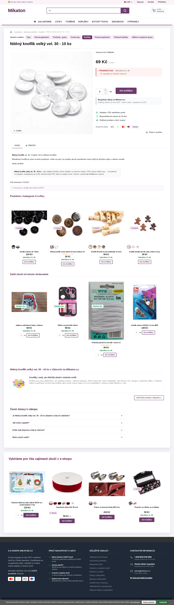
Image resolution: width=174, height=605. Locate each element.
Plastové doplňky (121, 37)
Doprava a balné (96, 572)
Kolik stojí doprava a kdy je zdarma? (28, 430)
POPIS (17, 145)
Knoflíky (87, 37)
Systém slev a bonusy (99, 583)
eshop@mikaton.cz (142, 571)
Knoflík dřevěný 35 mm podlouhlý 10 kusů (106, 252)
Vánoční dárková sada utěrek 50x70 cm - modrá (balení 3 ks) (27, 504)
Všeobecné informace (99, 557)
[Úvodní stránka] (35, 22)
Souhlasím (163, 602)
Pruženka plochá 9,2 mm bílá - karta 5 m (106, 343)
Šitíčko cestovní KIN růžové (68, 325)
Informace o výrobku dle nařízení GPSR (29, 188)
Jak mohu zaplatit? (20, 423)
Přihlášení (162, 2)
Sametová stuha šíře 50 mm (67, 507)
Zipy (28, 37)
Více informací (135, 602)
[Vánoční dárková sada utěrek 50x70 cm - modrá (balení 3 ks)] (27, 482)
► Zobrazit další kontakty (141, 578)
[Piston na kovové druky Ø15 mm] (107, 482)
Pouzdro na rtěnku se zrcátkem (147, 507)
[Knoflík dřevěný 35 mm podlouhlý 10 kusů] (106, 224)
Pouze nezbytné (149, 602)
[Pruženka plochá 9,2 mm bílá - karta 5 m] (106, 311)
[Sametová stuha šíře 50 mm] (67, 482)
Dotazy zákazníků (97, 575)
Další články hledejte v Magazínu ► (149, 398)
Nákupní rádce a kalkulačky (101, 590)
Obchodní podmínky (98, 561)
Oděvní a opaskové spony (142, 37)
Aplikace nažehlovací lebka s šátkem (29, 325)
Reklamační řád (96, 564)
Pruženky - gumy (59, 37)
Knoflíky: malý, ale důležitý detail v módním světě (52, 377)
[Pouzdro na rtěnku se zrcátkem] (147, 482)
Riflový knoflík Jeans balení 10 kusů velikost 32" (67, 252)
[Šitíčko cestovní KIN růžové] (67, 302)
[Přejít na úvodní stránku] (11, 32)
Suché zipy (75, 37)
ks (110, 91)
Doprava (140, 2)
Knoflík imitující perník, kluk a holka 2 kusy (144, 252)
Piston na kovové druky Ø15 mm (107, 507)
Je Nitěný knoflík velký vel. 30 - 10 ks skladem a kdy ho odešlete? (41, 416)
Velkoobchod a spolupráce (101, 586)
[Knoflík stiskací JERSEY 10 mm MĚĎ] (144, 302)
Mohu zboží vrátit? (20, 437)
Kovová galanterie (42, 37)
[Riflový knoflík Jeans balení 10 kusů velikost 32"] (67, 224)
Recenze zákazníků (98, 579)
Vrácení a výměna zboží (100, 568)
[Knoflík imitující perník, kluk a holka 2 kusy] (144, 224)
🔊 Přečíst (31, 145)
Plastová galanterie (102, 37)
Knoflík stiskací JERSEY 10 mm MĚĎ (144, 325)
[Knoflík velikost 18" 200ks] (29, 224)
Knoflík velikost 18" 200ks (29, 252)
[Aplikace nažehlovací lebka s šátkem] (29, 302)
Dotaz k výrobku (155, 132)
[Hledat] (125, 10)
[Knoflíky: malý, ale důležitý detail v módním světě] (18, 378)
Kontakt (151, 2)
